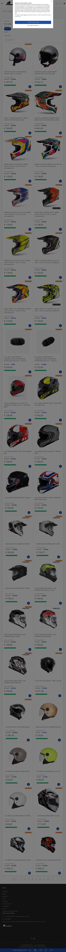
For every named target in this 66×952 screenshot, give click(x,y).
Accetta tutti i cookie (33, 22)
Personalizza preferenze (33, 25)
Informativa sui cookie (35, 15)
